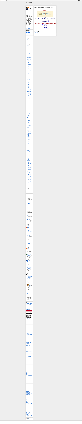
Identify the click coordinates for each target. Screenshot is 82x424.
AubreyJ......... (30, 7)
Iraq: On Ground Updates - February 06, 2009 (28, 159)
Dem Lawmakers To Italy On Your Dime (29, 75)
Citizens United (27, 391)
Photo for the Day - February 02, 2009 (29, 174)
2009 (27, 40)
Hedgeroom (27, 401)
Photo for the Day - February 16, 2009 (29, 120)
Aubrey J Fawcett (27, 31)
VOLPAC (27, 390)
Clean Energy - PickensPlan (29, 318)
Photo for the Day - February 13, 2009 (29, 135)
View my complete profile (28, 28)
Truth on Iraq (27, 414)
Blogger (49, 422)
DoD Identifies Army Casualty (29, 56)
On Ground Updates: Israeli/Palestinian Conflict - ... (29, 131)
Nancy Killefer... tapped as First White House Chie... (29, 172)
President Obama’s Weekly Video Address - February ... (28, 87)
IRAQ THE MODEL (28, 412)
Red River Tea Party (28, 392)
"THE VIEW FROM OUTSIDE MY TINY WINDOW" (29, 195)
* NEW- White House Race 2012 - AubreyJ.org (28, 309)
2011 (27, 38)
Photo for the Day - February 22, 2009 (29, 84)
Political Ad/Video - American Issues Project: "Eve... (29, 99)
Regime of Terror (27, 358)
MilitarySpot (27, 357)
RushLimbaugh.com (29, 274)
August (28, 44)
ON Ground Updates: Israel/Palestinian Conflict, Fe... (29, 163)
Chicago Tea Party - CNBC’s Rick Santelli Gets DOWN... (29, 102)
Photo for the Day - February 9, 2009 (29, 148)
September (28, 43)
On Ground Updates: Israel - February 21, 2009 (29, 90)
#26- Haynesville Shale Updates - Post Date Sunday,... (29, 126)
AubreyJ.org (29, 2)
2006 (27, 187)
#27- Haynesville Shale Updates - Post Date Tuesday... (29, 66)
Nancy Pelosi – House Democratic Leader (28, 394)
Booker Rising (28, 225)
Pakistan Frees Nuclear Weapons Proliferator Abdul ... (28, 154)
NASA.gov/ (27, 348)
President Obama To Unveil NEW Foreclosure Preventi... (29, 107)
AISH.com (27, 379)
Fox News (27, 319)
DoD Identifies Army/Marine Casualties (28, 143)
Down (40, 29)
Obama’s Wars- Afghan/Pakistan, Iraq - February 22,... (29, 80)
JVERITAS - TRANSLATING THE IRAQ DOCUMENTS (29, 356)
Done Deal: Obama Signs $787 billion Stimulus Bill (28, 114)
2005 (27, 188)
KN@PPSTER (28, 248)
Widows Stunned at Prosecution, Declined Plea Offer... (29, 60)
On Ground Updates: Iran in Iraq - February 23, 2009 (29, 72)
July (27, 45)
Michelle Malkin (28, 260)
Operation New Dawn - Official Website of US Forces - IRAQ (29, 334)
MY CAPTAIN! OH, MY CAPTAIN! (30, 285)
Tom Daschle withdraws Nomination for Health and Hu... (29, 169)
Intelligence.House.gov (28, 342)
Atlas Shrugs (28, 208)
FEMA (26, 344)
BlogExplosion (37, 29)
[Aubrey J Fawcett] (28, 32)
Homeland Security (28, 343)
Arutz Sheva (27, 373)
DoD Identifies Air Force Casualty (29, 91)
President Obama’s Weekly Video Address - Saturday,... (28, 151)
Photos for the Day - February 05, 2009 (29, 161)
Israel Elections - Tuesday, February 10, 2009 (28, 141)
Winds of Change (28, 413)
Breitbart (28, 227)
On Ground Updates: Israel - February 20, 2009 (29, 97)
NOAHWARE (27, 400)
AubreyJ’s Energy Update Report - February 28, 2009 (29, 54)
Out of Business (43, 29)
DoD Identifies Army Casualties (28, 62)
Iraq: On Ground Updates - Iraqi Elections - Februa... (29, 181)
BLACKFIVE (28, 215)
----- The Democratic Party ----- (29, 393)
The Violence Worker (28, 410)
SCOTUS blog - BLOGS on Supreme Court (29, 276)
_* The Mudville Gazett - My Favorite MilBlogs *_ (29, 403)
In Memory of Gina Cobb (29, 243)
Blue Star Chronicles (29, 219)
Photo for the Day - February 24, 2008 (29, 70)
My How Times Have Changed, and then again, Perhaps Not (29, 197)
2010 (27, 39)
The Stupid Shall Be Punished (29, 411)
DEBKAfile (27, 374)
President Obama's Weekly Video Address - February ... (28, 128)
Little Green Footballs (29, 254)
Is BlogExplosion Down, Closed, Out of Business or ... (29, 177)
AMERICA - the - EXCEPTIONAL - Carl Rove (29, 203)
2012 (27, 37)
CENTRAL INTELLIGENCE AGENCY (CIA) (28, 333)
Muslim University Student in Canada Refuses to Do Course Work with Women (29, 210)
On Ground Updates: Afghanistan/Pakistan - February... (29, 104)
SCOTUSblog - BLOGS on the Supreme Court (29, 350)
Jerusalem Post (27, 371)
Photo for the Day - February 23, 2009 (29, 76)
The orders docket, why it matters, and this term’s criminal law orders (29, 278)
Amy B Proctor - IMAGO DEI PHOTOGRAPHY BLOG (29, 206)
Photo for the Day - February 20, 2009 (29, 95)
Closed (39, 29)
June (27, 46)
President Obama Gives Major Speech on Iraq (29, 58)
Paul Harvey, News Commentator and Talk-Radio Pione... (29, 51)
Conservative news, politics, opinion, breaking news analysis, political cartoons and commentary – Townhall (29, 230)
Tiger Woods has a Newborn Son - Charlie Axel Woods (29, 145)
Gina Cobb (27, 402)
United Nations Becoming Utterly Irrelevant (28, 118)
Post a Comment (36, 32)
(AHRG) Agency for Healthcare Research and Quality (29, 347)
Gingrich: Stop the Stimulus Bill (29, 156)
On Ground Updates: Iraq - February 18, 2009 (29, 110)
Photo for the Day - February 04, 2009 (29, 165)
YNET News (27, 372)
